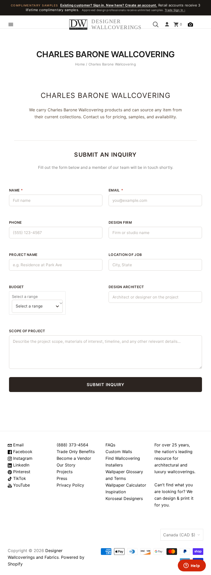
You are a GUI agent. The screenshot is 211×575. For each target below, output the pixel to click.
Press (62, 478)
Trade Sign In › (175, 10)
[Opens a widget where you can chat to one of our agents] (192, 566)
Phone (15, 222)
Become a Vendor (74, 458)
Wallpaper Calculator (126, 485)
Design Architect (126, 287)
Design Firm (120, 222)
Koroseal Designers (124, 498)
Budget (16, 287)
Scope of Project (27, 331)
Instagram (22, 458)
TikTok (19, 478)
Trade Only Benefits (76, 451)
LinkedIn (20, 465)
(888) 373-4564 (72, 444)
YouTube (21, 485)
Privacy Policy (70, 485)
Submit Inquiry (105, 384)
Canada (179, 534)
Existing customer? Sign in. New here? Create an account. (108, 5)
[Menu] (11, 24)
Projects (65, 471)
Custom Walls (119, 451)
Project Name (23, 255)
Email (116, 190)
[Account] (167, 24)
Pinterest (21, 471)
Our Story (66, 465)
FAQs (110, 444)
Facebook (22, 451)
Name (16, 190)
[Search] (156, 24)
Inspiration (116, 491)
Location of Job (125, 255)
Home (80, 64)
